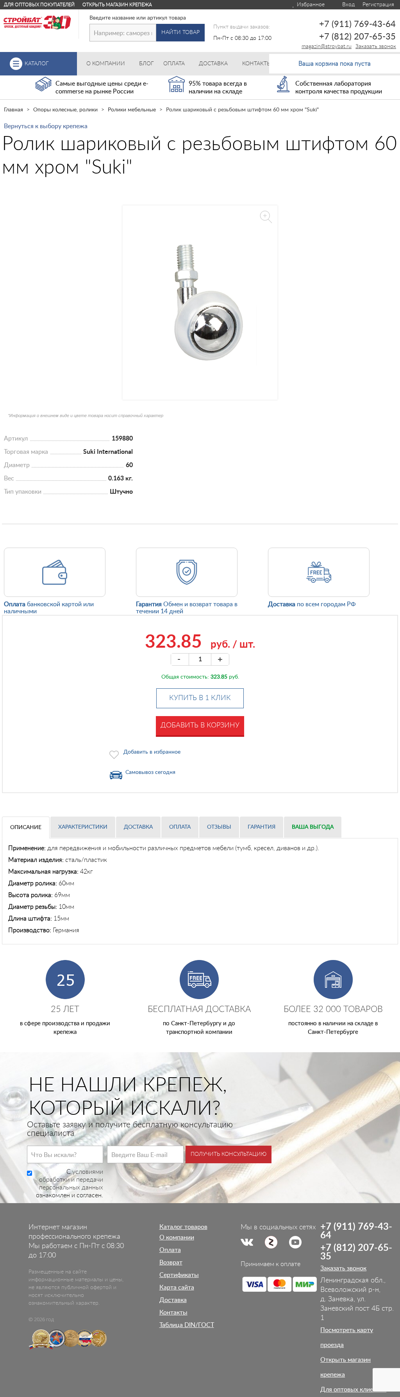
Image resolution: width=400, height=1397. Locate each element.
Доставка (138, 827)
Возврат (170, 1262)
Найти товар (180, 32)
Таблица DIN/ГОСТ (186, 1325)
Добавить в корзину (200, 725)
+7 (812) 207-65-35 (357, 36)
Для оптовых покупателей (39, 4)
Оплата (180, 827)
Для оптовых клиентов (353, 1389)
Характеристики (82, 827)
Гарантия (261, 827)
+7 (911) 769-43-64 (357, 24)
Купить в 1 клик (200, 698)
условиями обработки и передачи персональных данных (71, 1180)
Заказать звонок (375, 46)
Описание (25, 827)
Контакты (173, 1312)
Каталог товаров (183, 1227)
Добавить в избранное (151, 752)
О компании (176, 1237)
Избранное (310, 4)
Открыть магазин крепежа (117, 4)
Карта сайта (176, 1287)
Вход (348, 4)
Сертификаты (179, 1275)
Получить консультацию (228, 1154)
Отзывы (219, 827)
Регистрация (378, 4)
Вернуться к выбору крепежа (46, 126)
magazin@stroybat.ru (327, 46)
